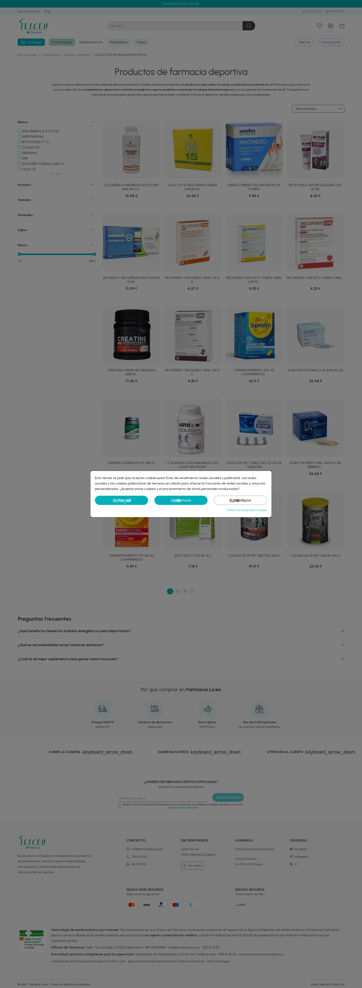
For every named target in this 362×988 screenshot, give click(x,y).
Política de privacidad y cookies (247, 510)
